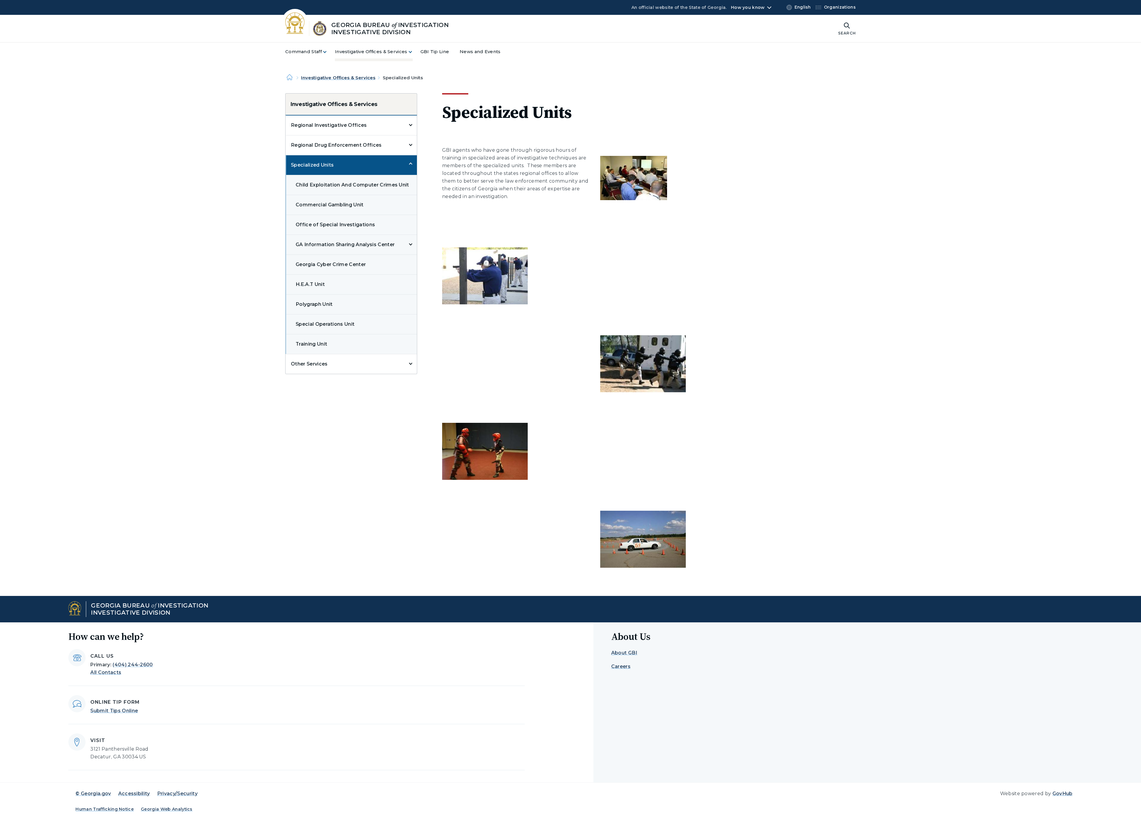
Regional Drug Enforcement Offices (336, 145)
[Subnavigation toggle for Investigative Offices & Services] (413, 51)
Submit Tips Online (114, 711)
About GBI (624, 653)
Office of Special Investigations (335, 224)
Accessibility (134, 793)
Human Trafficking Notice (104, 809)
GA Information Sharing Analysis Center (345, 244)
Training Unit (311, 344)
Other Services (309, 364)
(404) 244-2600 (133, 664)
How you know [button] (748, 7)
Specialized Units (312, 165)
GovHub (1062, 793)
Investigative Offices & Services (338, 77)
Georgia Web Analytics (167, 809)
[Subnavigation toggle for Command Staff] (328, 51)
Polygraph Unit (314, 304)
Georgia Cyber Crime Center (331, 264)
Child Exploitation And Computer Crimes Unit (352, 185)
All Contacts (105, 672)
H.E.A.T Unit (310, 284)
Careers (621, 666)
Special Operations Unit (325, 324)
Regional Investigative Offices (329, 125)
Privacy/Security (177, 793)
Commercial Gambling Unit (330, 205)
